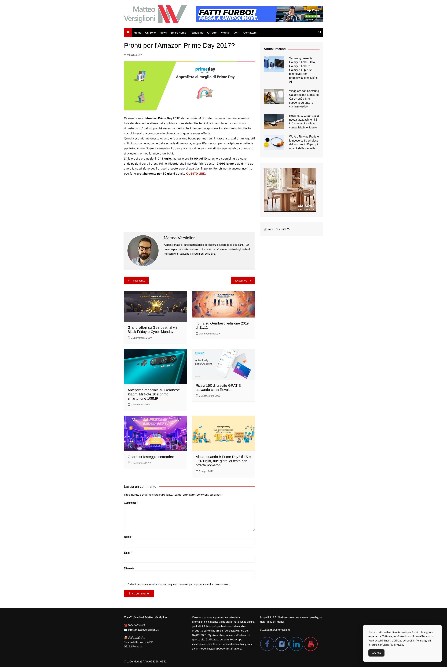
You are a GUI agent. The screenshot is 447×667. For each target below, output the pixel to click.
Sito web (129, 568)
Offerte (212, 32)
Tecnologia (196, 32)
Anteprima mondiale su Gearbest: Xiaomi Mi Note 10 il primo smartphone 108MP (154, 394)
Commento (131, 502)
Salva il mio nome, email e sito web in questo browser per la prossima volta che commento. (179, 584)
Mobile (225, 32)
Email (128, 552)
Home (137, 32)
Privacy (399, 644)
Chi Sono (150, 32)
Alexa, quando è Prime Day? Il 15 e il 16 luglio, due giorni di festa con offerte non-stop (223, 461)
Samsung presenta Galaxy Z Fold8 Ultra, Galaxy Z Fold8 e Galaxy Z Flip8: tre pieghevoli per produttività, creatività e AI (303, 70)
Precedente (138, 280)
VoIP (236, 32)
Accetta (376, 652)
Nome (128, 536)
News (163, 32)
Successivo (241, 280)
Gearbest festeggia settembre (151, 457)
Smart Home (178, 32)
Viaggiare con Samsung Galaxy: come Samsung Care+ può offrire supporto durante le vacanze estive (304, 98)
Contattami (250, 32)
